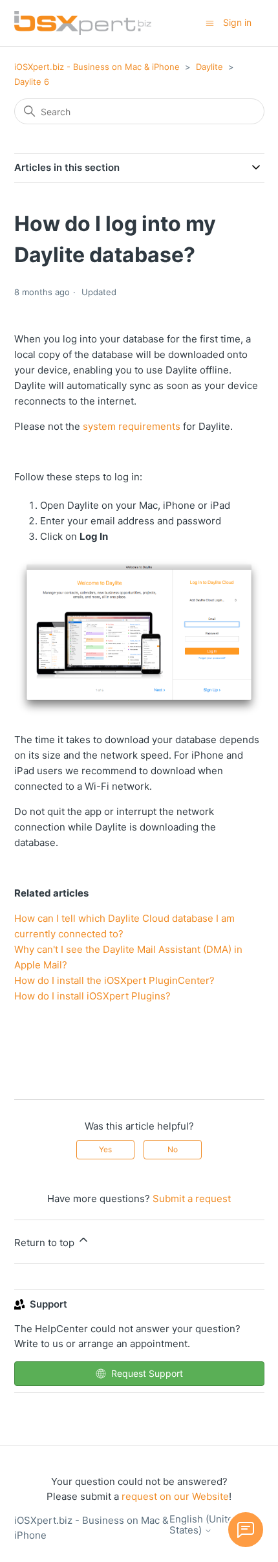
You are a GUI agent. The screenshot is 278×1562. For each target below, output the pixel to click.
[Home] (82, 23)
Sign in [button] (237, 22)
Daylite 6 (31, 81)
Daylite (209, 66)
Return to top (45, 1242)
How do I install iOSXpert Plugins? (92, 996)
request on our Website (175, 1496)
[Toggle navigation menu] (210, 22)
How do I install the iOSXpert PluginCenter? (114, 980)
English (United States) (204, 1524)
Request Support (147, 1373)
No (172, 1149)
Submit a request (192, 1198)
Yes (105, 1149)
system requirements (131, 426)
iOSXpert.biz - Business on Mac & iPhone (97, 66)
